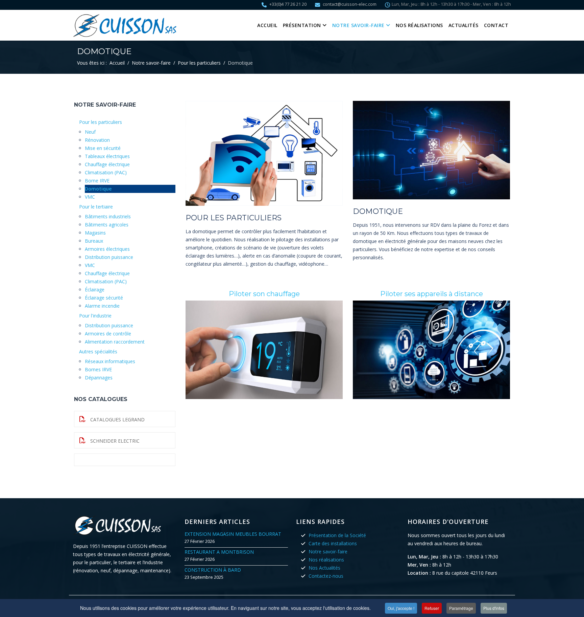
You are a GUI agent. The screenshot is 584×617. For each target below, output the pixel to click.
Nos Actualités (324, 568)
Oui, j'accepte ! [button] (401, 608)
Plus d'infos (493, 608)
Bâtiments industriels (108, 216)
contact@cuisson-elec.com (349, 4)
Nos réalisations (419, 25)
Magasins (95, 232)
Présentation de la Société (337, 535)
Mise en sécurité (103, 148)
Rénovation (97, 140)
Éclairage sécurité (104, 297)
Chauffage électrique (107, 164)
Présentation (302, 25)
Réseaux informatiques (110, 361)
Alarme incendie (102, 306)
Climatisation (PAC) (106, 172)
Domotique (98, 188)
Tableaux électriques (107, 156)
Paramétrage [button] (461, 608)
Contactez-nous (326, 576)
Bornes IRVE (98, 369)
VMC (90, 197)
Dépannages (99, 377)
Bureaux (94, 241)
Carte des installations (333, 543)
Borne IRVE (97, 180)
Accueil (267, 25)
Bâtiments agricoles (106, 224)
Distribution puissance (109, 257)
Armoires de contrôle (108, 333)
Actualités (463, 25)
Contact (496, 25)
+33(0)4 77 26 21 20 (288, 4)
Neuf (90, 132)
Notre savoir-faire (358, 25)
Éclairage (94, 289)
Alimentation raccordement (115, 341)
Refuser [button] (431, 608)
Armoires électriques (107, 249)
